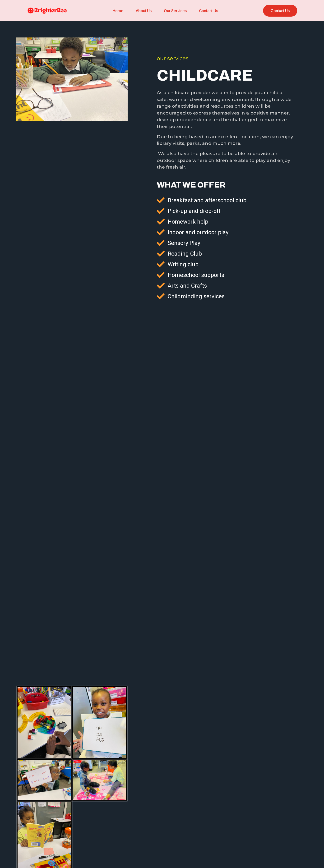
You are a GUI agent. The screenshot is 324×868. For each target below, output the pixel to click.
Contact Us (208, 10)
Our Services (175, 10)
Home (118, 10)
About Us (144, 10)
